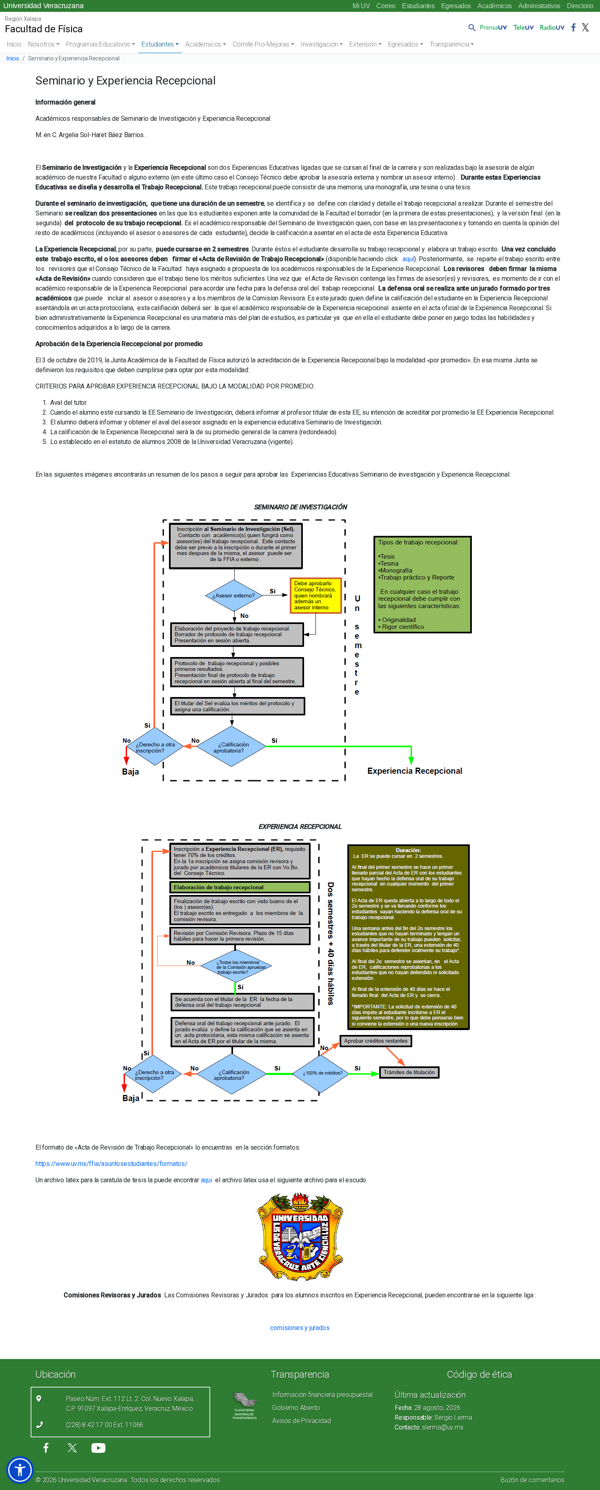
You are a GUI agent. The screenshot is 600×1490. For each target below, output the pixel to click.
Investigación (319, 44)
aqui (206, 1180)
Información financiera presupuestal (322, 1395)
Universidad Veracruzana (43, 6)
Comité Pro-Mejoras (261, 44)
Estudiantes (418, 5)
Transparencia (449, 44)
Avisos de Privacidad (301, 1421)
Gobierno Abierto (296, 1408)
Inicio (14, 44)
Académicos (495, 5)
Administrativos (539, 5)
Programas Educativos (98, 44)
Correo (386, 5)
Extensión (362, 44)
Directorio (580, 5)
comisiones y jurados (299, 1328)
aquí (408, 259)
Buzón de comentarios (532, 1480)
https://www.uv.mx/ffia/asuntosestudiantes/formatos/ (112, 1164)
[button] (470, 27)
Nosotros (41, 44)
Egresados (456, 5)
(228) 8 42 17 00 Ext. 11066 (105, 1425)
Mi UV (361, 5)
